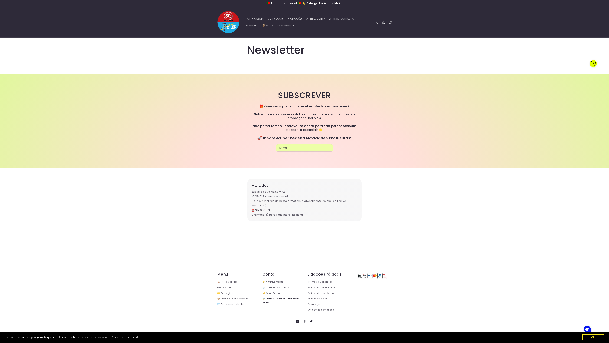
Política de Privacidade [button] (125, 337)
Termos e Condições (320, 281)
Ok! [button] (593, 337)
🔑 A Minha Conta (273, 281)
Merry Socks (224, 287)
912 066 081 (262, 210)
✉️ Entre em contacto (230, 304)
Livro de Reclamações (321, 309)
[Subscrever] (329, 148)
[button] (376, 22)
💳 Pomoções (225, 293)
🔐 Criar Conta (271, 293)
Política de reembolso (321, 293)
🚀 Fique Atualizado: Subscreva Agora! (280, 300)
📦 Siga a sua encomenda (232, 298)
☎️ (253, 210)
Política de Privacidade (321, 287)
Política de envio (317, 298)
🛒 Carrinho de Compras (277, 287)
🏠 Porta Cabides (227, 281)
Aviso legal (314, 304)
